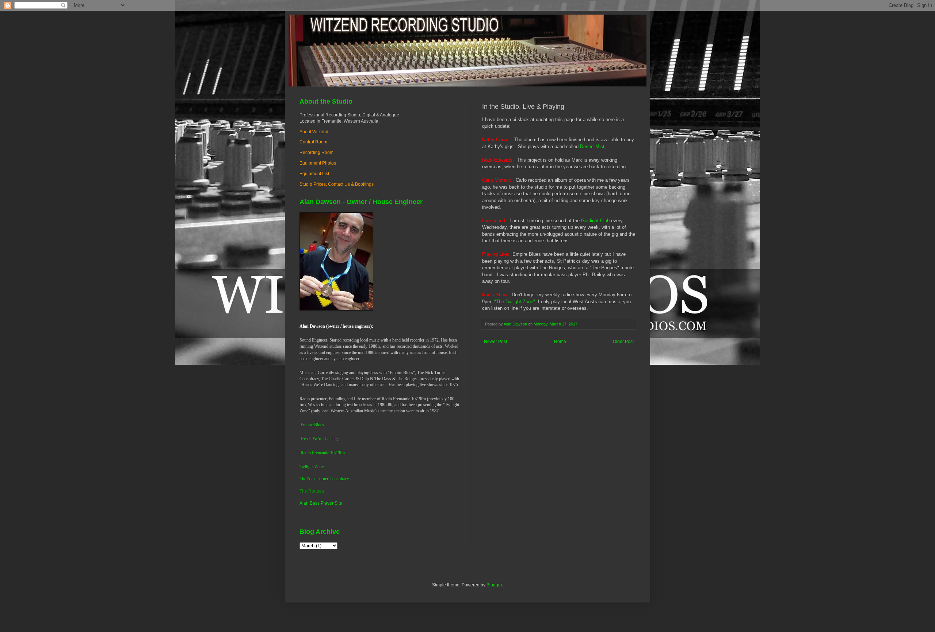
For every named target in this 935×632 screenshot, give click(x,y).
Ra (303, 452)
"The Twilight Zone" (514, 301)
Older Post (623, 341)
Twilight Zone (311, 466)
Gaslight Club (595, 220)
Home (560, 341)
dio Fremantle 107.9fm (325, 452)
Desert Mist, (593, 146)
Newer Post (495, 341)
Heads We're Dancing (319, 438)
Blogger (494, 584)
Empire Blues (312, 424)
